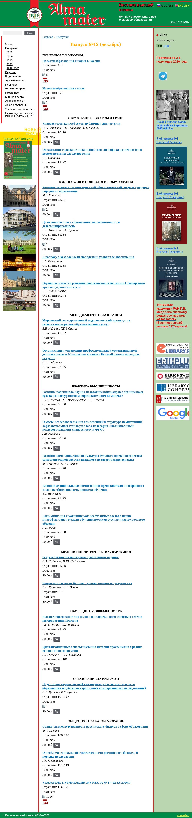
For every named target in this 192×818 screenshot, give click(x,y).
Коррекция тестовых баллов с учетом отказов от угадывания (87, 583)
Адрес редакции (15, 100)
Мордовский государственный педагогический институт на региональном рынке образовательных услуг (86, 322)
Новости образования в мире (63, 88)
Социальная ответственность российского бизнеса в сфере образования (95, 726)
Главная (47, 37)
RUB (159, 45)
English (183, 5)
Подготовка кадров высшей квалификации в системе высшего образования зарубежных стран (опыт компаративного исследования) (94, 686)
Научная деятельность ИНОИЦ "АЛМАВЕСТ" (19, 114)
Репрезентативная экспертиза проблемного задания (80, 557)
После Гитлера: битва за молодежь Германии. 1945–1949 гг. (172, 125)
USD (166, 45)
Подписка (11, 84)
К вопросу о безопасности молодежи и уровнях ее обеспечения (88, 257)
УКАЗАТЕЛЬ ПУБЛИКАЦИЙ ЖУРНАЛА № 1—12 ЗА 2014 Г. (86, 782)
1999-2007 (13, 68)
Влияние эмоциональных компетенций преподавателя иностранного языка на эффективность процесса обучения (93, 487)
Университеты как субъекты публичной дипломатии (81, 123)
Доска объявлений (16, 104)
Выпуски (11, 48)
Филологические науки (19, 108)
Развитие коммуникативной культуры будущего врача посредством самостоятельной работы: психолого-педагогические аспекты (92, 457)
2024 (10, 56)
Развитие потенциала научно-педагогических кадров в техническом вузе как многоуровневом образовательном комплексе (92, 394)
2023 (10, 60)
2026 (10, 52)
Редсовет (10, 72)
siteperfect (183, 815)
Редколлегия (13, 76)
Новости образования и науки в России (71, 61)
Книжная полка (14, 96)
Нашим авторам (15, 88)
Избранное (12, 92)
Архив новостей (15, 80)
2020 (10, 64)
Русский (166, 5)
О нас (8, 43)
